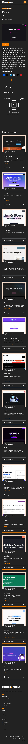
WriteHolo (7, 667)
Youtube (5, 726)
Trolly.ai (6, 193)
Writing (9, 8)
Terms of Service (13, 738)
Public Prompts (7, 703)
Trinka (6, 520)
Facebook (5, 722)
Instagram (5, 729)
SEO (4, 8)
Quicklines (7, 556)
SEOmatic (7, 230)
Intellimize (7, 593)
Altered (5, 705)
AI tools (5, 712)
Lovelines (7, 266)
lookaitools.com (14, 112)
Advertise (23, 741)
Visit (5, 44)
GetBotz (6, 448)
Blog (4, 715)
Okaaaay (6, 630)
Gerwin (6, 303)
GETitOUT (7, 374)
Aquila (6, 411)
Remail (6, 485)
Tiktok (4, 724)
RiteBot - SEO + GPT (10, 338)
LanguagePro (6, 698)
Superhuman (8, 156)
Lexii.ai (5, 701)
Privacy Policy (22, 738)
